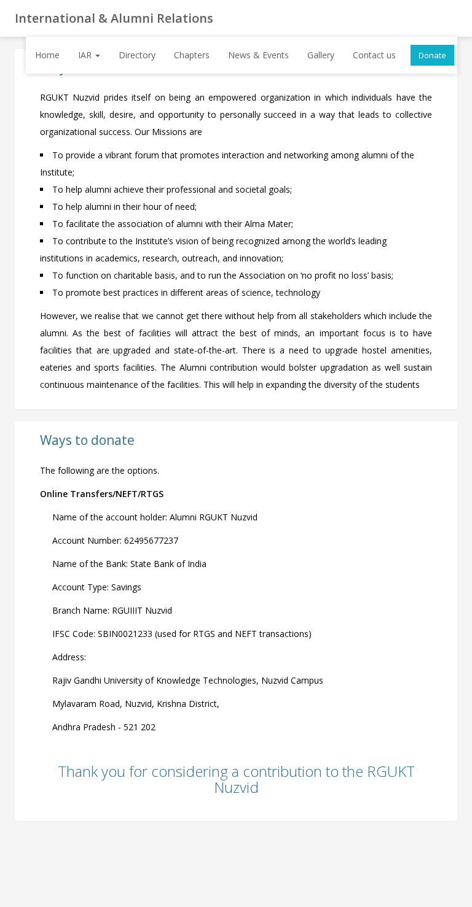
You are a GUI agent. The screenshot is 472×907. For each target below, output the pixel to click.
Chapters (192, 55)
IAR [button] (86, 55)
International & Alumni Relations (114, 18)
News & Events (258, 55)
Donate (432, 55)
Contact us (374, 55)
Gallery (320, 55)
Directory (137, 55)
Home (47, 55)
